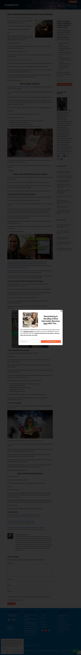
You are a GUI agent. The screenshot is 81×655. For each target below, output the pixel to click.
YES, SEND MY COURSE (51, 341)
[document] (40, 327)
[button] (61, 311)
